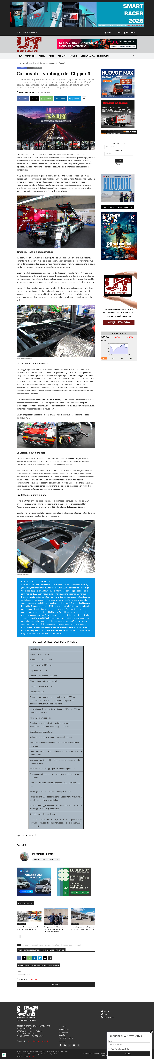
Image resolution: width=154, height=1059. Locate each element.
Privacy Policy (33, 979)
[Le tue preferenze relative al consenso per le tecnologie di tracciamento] (4, 1055)
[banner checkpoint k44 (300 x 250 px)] (117, 201)
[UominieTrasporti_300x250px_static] (117, 127)
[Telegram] (40, 958)
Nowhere (31, 1056)
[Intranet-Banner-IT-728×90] (97, 48)
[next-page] (21, 936)
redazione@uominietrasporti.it (36, 1041)
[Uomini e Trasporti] (37, 44)
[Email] (45, 958)
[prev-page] (18, 936)
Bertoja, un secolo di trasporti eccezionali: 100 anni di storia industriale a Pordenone (53, 929)
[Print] (50, 958)
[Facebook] (19, 958)
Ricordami (120, 164)
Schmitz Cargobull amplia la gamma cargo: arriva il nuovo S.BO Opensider (83, 928)
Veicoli (25, 63)
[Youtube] (74, 1045)
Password (119, 150)
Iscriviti (56, 984)
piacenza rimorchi (68, 945)
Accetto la (28, 979)
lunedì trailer (57, 945)
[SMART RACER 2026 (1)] (77, 26)
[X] (24, 958)
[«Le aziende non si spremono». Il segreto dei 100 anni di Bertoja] (29, 916)
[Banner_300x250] (34, 895)
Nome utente (119, 143)
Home (19, 63)
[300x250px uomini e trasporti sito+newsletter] (117, 97)
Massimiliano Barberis (27, 92)
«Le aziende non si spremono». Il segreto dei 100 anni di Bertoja (27, 928)
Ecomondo (48, 945)
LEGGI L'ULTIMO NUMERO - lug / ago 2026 (117, 207)
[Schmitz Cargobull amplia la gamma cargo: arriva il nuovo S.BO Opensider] (83, 916)
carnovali (34, 945)
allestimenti (25, 945)
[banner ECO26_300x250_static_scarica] (74, 895)
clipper (41, 945)
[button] (134, 56)
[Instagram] (78, 1045)
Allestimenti (34, 63)
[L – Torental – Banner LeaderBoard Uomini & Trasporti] (119, 133)
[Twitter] (69, 1045)
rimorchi (77, 945)
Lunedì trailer (21, 68)
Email (19, 971)
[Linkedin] (34, 958)
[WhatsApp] (29, 958)
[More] (84, 98)
